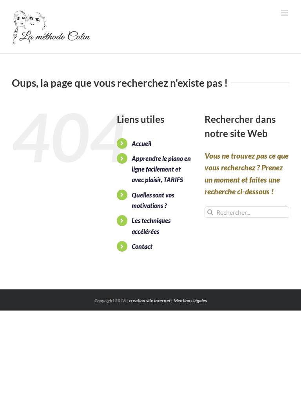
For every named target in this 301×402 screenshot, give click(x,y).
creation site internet (149, 300)
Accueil (141, 143)
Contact (142, 246)
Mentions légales (190, 300)
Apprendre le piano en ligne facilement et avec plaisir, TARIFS (161, 169)
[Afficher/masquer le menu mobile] (285, 13)
